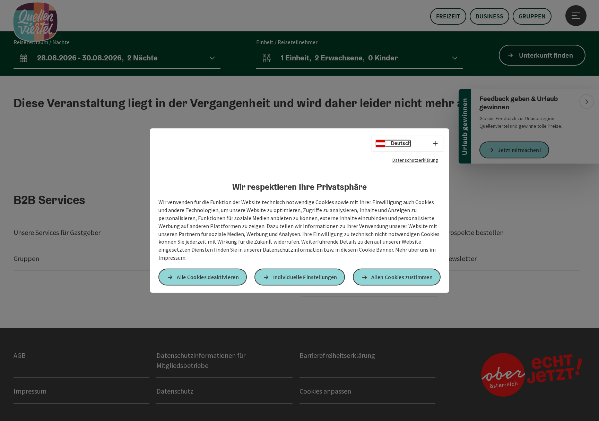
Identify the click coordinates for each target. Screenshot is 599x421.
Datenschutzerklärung (415, 160)
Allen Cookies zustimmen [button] (402, 276)
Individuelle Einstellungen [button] (305, 276)
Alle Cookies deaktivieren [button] (208, 276)
